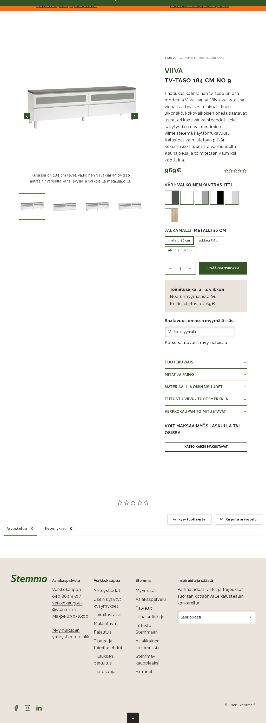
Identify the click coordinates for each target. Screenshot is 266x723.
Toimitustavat (108, 614)
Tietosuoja (104, 671)
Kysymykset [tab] (55, 528)
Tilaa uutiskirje (150, 616)
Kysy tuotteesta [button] (191, 519)
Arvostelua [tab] (16, 528)
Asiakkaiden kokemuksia (147, 644)
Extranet (144, 671)
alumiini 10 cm (180, 250)
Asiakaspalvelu (151, 599)
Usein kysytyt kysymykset (107, 603)
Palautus (102, 632)
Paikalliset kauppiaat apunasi (199, 5)
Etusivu (170, 58)
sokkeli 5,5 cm (209, 240)
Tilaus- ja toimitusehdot (108, 644)
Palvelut (144, 608)
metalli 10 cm (179, 240)
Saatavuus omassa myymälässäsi (200, 320)
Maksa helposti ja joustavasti (66, 5)
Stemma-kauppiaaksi (147, 660)
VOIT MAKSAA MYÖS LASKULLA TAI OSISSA (202, 429)
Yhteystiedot (107, 590)
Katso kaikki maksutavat (206, 446)
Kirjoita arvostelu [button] (241, 519)
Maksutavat (106, 623)
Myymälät (146, 590)
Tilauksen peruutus (103, 660)
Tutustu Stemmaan (147, 629)
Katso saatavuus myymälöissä (196, 342)
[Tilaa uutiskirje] (250, 617)
